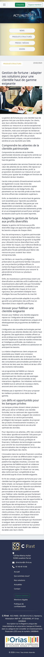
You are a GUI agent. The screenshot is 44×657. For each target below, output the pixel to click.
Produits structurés (22, 37)
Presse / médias (22, 43)
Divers (22, 49)
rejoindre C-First (20, 390)
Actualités (18, 584)
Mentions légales (21, 599)
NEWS (22, 30)
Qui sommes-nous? (22, 576)
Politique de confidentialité (20, 605)
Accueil (17, 572)
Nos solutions (19, 580)
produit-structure (12, 63)
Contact (17, 589)
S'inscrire (20, 5)
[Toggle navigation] (4, 5)
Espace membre (34, 5)
